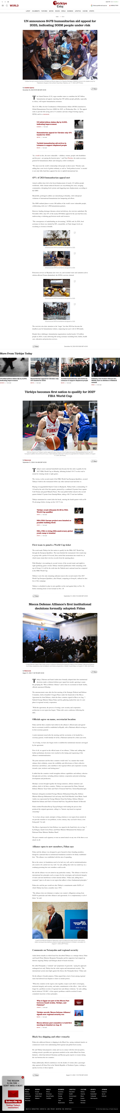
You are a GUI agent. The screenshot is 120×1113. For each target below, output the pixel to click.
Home (57, 16)
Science (71, 1102)
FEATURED (44, 11)
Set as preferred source (100, 5)
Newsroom (27, 460)
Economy (60, 1091)
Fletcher (70, 158)
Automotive (61, 1102)
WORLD (63, 11)
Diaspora (27, 1098)
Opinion (39, 1007)
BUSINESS (70, 11)
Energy (60, 1096)
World (63, 16)
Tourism (60, 1098)
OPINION (104, 1089)
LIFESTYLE (78, 11)
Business (39, 126)
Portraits (83, 1100)
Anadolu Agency (29, 88)
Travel (71, 1098)
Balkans (37, 1098)
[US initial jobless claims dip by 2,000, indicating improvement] (78, 124)
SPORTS (91, 11)
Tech (59, 1100)
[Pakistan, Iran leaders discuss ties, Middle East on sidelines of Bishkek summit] (105, 367)
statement (46, 114)
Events (82, 1098)
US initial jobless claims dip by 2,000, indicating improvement (52, 123)
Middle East (38, 1096)
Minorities (27, 1100)
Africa (48, 1091)
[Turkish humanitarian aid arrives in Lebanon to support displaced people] (78, 145)
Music (82, 1096)
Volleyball (93, 1096)
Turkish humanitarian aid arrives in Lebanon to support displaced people (52, 144)
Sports (38, 514)
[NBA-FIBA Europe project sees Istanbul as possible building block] (78, 521)
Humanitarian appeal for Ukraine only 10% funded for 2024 (54, 134)
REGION (57, 11)
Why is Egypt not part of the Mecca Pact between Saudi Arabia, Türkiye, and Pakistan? (53, 1003)
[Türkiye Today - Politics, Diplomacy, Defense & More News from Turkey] (60, 4)
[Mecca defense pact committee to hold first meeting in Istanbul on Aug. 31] (78, 1023)
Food (70, 1100)
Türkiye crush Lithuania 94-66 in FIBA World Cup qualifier (52, 511)
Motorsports (94, 1098)
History (83, 1091)
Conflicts (48, 1098)
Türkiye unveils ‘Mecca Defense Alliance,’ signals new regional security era (54, 1013)
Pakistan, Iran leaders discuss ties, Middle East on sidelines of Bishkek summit (104, 380)
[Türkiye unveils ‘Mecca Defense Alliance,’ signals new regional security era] (78, 1013)
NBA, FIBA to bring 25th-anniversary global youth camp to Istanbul (55, 532)
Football (93, 1091)
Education (72, 1091)
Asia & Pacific (50, 1096)
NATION (51, 11)
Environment (72, 1096)
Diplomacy (28, 1096)
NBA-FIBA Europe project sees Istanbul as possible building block (54, 521)
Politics (27, 1091)
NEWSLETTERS (114, 5)
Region (38, 148)
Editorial (104, 1096)
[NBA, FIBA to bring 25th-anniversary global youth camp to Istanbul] (78, 532)
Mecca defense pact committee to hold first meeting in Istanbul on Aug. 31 (54, 1024)
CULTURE (85, 11)
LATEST (28, 11)
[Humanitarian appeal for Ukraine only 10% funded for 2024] (78, 134)
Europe (37, 1091)
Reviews (83, 1102)
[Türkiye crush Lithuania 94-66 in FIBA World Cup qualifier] (78, 511)
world (14, 5)
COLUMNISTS (36, 11)
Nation (38, 137)
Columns (104, 1091)
